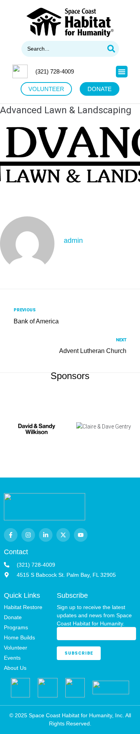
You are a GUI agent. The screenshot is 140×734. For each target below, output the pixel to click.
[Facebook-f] (11, 535)
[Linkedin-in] (45, 535)
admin (73, 240)
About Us (15, 668)
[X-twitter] (63, 535)
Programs (16, 627)
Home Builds (19, 637)
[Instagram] (28, 535)
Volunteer (15, 647)
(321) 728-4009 (54, 71)
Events (12, 658)
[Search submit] (111, 49)
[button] (122, 71)
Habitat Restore (23, 607)
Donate (13, 617)
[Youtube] (81, 535)
